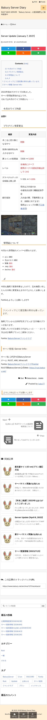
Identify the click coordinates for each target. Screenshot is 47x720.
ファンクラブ (8, 686)
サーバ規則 (38, 681)
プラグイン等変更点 (14, 72)
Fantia (40, 677)
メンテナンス (36, 686)
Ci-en (20, 677)
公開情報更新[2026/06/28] (11, 621)
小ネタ (3, 661)
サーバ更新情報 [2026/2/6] (11, 635)
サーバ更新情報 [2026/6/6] (11, 624)
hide (26, 64)
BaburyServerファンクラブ (20, 338)
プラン (21, 686)
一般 (3, 655)
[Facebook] (23, 49)
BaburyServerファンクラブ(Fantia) (23, 364)
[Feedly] (38, 53)
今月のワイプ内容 (13, 69)
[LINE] (8, 53)
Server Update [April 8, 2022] (29, 517)
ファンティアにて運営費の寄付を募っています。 (21, 81)
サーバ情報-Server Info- (12, 85)
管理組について (12, 75)
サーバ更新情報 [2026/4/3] (11, 631)
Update (40, 378)
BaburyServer (32, 378)
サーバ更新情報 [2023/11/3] (27, 551)
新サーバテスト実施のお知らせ (28, 534)
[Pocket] (38, 49)
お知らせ (25, 681)
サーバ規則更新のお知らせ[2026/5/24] (16, 628)
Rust (14, 24)
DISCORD (30, 677)
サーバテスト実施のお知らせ (27, 483)
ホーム (5, 24)
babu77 (41, 384)
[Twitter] (8, 49)
